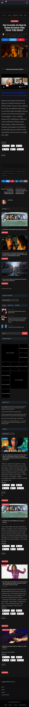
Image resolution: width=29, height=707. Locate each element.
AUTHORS (17, 305)
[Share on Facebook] (5, 39)
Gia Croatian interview (20, 171)
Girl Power (4, 173)
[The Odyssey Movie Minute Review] (4, 327)
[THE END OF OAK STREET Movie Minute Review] (14, 219)
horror (18, 173)
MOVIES (4, 305)
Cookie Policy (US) (5, 694)
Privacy (3, 689)
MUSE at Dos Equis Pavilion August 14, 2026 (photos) (12, 418)
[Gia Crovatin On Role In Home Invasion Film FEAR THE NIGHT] (14, 50)
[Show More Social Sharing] (26, 39)
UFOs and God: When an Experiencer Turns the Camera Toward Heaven (14, 280)
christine (8, 34)
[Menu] (2, 2)
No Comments (13, 36)
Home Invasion (12, 173)
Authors (5, 438)
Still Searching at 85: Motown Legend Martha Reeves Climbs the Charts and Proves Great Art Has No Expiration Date (14, 415)
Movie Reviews (15, 21)
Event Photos (6, 630)
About (2, 687)
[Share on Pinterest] (21, 39)
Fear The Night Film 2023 (7, 171)
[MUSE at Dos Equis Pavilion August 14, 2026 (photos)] (14, 636)
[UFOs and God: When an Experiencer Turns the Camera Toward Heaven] (14, 269)
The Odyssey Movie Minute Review (16, 327)
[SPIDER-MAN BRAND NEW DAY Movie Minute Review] (4, 311)
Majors (4, 565)
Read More (4, 232)
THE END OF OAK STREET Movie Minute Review (14, 229)
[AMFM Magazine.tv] (15, 2)
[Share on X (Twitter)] (13, 39)
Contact (3, 692)
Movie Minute (6, 504)
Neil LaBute (4, 175)
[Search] (27, 2)
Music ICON (10, 305)
